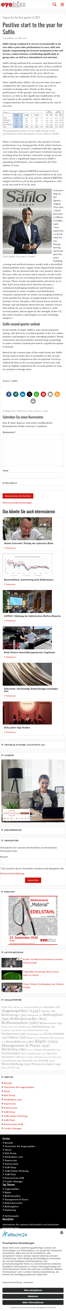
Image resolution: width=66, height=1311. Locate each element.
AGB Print (9, 1120)
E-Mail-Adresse (10, 483)
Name (5, 470)
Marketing (13, 1049)
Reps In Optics (29, 1057)
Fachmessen (13, 1034)
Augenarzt (18, 1007)
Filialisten (46, 1037)
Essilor (21, 1030)
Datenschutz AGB (13, 1124)
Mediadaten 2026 (13, 1099)
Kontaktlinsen (20, 1041)
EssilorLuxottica (38, 1030)
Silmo (56, 1057)
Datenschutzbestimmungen (17, 502)
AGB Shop (9, 1111)
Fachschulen (35, 1034)
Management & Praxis (25, 1045)
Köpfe (46, 1041)
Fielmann (33, 1038)
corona (25, 1026)
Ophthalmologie (36, 1053)
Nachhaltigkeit (14, 1053)
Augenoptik (51, 1006)
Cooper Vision (9, 1027)
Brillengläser (12, 1206)
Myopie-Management (47, 1049)
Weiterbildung (16, 1064)
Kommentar (9, 432)
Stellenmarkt (12, 1215)
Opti (51, 1053)
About (7, 1091)
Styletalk (46, 1060)
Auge (6, 1006)
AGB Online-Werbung (15, 1116)
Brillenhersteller (25, 411)
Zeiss (5, 1068)
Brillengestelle (34, 1015)
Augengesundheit (33, 1007)
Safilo (45, 411)
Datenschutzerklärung (12, 873)
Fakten (37, 411)
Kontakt (8, 1083)
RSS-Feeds (9, 1095)
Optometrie (10, 1056)
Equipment (8, 1030)
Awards (48, 1011)
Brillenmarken (20, 1022)
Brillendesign (14, 1015)
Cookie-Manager (13, 1128)
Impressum (10, 1103)
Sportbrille (30, 1060)
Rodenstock (44, 1057)
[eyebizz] (13, 4)
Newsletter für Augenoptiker (19, 1087)
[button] (54, 4)
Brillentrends (51, 1023)
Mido (30, 1050)
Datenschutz (10, 1107)
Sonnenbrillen (11, 1060)
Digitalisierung (43, 1026)
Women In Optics (46, 1064)
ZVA (15, 1067)
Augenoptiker (20, 1010)
